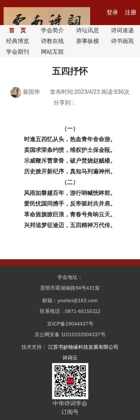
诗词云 (70, 358)
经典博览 (17, 41)
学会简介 (52, 30)
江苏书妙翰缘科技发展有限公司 (83, 347)
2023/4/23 (87, 92)
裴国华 (31, 92)
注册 (130, 12)
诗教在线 (52, 41)
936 (119, 92)
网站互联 (52, 52)
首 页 (17, 30)
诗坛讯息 (87, 30)
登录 (113, 12)
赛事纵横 (87, 41)
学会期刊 (17, 52)
